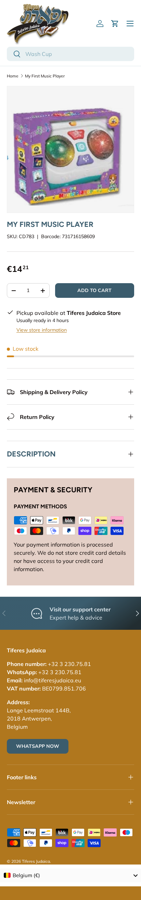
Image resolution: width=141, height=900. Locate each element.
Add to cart (94, 290)
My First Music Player (45, 75)
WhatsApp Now (37, 746)
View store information (41, 330)
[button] (115, 23)
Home (12, 75)
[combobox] (70, 54)
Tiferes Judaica (36, 861)
